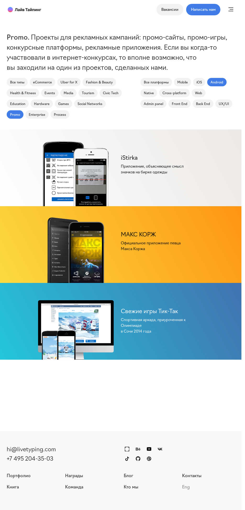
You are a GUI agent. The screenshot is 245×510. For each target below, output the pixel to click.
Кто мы (131, 486)
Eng (186, 486)
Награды (74, 475)
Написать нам (203, 9)
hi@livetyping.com (31, 449)
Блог (128, 475)
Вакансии (169, 9)
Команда (74, 486)
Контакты (191, 475)
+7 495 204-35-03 (30, 458)
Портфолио (19, 475)
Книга (13, 486)
